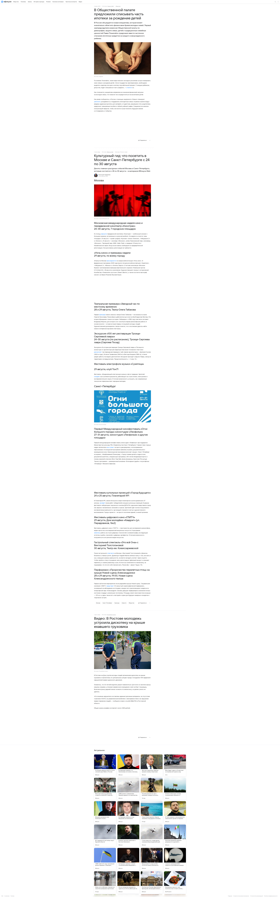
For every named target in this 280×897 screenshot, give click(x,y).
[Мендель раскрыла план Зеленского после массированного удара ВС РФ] (105, 812)
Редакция (230, 895)
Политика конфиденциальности (270, 895)
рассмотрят (98, 352)
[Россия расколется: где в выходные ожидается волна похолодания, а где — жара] (152, 789)
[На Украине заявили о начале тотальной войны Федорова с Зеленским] (128, 859)
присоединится (111, 261)
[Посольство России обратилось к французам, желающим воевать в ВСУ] (152, 882)
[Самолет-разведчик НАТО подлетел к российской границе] (175, 859)
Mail (2, 895)
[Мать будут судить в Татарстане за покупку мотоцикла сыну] (175, 765)
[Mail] (2, 2)
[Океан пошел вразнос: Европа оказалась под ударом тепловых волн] (152, 812)
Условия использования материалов (241, 895)
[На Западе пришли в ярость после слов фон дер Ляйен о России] (105, 765)
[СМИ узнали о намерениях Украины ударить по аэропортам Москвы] (128, 789)
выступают (110, 447)
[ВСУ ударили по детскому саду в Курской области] (105, 835)
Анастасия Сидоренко (104, 174)
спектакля (110, 553)
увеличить (97, 101)
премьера (102, 314)
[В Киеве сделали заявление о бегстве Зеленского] (128, 835)
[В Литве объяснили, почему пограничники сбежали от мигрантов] (175, 789)
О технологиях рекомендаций (256, 895)
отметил (129, 87)
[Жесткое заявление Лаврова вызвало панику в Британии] (152, 765)
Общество (118, 6)
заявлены (97, 533)
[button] (122, 58)
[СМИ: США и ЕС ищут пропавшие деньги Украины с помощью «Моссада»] (105, 859)
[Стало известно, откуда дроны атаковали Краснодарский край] (152, 835)
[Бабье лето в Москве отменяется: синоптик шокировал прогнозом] (105, 882)
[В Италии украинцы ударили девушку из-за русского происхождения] (175, 835)
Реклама (12, 895)
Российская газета (111, 614)
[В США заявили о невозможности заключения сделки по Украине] (175, 812)
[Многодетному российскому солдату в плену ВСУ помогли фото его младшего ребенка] (105, 789)
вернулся (104, 234)
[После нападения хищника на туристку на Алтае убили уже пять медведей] (128, 882)
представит (110, 586)
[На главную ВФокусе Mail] (7, 2)
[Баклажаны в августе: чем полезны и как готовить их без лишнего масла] (175, 882)
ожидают (97, 376)
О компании (6, 895)
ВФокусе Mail (110, 152)
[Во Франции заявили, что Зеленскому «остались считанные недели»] (128, 765)
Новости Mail (110, 6)
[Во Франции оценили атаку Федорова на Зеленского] (128, 812)
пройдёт (102, 503)
